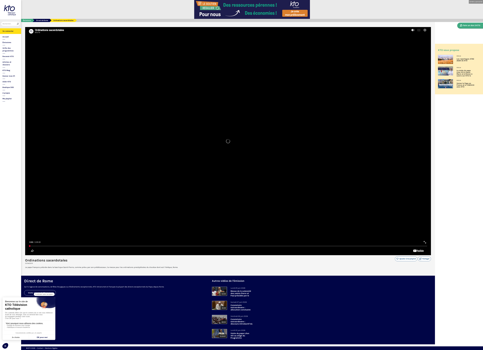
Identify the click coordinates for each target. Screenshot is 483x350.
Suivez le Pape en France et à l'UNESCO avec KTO (465, 85)
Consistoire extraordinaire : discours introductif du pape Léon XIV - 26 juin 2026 (241, 324)
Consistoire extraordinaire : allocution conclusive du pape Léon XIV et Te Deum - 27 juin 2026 (241, 309)
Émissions (7, 42)
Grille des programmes (8, 49)
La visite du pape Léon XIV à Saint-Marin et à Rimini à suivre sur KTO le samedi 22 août (464, 74)
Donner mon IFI (9, 76)
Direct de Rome (42, 20)
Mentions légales (51, 348)
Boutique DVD (8, 87)
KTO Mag (6, 70)
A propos (6, 93)
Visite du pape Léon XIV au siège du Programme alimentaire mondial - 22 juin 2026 (241, 338)
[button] (424, 258)
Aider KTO (7, 82)
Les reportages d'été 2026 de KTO (465, 60)
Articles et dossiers (7, 63)
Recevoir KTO (8, 56)
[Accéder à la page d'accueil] (10, 9)
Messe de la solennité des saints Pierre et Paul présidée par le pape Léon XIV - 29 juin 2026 (241, 295)
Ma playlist (7, 99)
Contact (40, 348)
